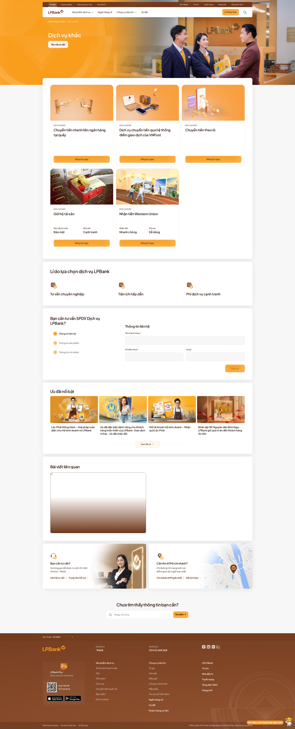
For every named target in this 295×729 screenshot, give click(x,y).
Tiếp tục (235, 368)
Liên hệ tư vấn (57, 577)
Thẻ (98, 673)
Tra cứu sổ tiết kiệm (159, 694)
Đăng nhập (232, 12)
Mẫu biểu (153, 688)
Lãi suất (153, 673)
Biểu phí (153, 678)
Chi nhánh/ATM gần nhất (169, 577)
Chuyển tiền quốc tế (106, 688)
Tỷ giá (152, 668)
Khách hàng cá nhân (56, 21)
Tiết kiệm (100, 678)
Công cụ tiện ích (157, 663)
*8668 (99, 650)
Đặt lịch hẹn (192, 577)
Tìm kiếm (179, 614)
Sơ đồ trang (83, 725)
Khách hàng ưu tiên (84, 4)
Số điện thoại (132, 349)
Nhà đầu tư (101, 4)
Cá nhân (53, 4)
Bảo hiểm (101, 694)
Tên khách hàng (133, 333)
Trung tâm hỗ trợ (77, 577)
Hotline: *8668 (58, 571)
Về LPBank (184, 4)
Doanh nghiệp (66, 4)
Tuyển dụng (208, 4)
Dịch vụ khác (102, 699)
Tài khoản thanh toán (106, 668)
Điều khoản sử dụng (50, 725)
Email (188, 349)
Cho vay (100, 683)
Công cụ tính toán (158, 683)
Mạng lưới (222, 4)
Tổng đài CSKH (237, 4)
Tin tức (196, 4)
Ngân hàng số (156, 699)
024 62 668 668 (158, 650)
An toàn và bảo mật (68, 725)
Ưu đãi (152, 705)
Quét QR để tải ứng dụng (64, 687)
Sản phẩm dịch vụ (105, 663)
